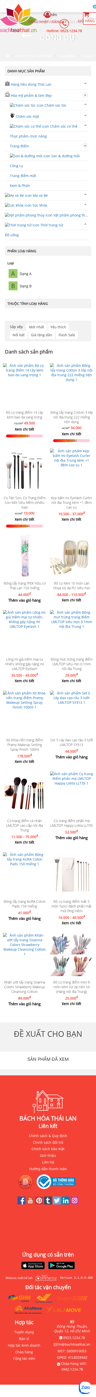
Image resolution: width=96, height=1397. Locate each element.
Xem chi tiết (24, 429)
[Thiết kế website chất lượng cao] (44, 1278)
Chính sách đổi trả (48, 1142)
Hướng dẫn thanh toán (48, 1168)
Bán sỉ (24, 1338)
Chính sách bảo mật (48, 1148)
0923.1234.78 (71, 30)
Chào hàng (24, 1352)
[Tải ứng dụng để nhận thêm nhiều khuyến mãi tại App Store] (33, 1265)
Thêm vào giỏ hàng (24, 600)
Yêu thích (58, 327)
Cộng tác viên (24, 1358)
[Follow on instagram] (75, 1203)
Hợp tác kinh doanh (24, 1345)
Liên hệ (48, 1162)
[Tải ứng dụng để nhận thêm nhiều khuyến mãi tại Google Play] (61, 1265)
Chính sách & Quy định (48, 1135)
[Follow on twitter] (57, 1203)
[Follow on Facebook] (21, 1203)
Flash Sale (67, 335)
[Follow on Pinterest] (39, 1203)
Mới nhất (36, 327)
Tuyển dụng (24, 1332)
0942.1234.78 (72, 1369)
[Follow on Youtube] (30, 1203)
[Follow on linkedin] (66, 1203)
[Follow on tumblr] (48, 1203)
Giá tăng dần (41, 335)
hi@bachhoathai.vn (74, 1344)
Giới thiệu (48, 1155)
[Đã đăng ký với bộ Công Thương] (57, 1181)
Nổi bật (19, 335)
